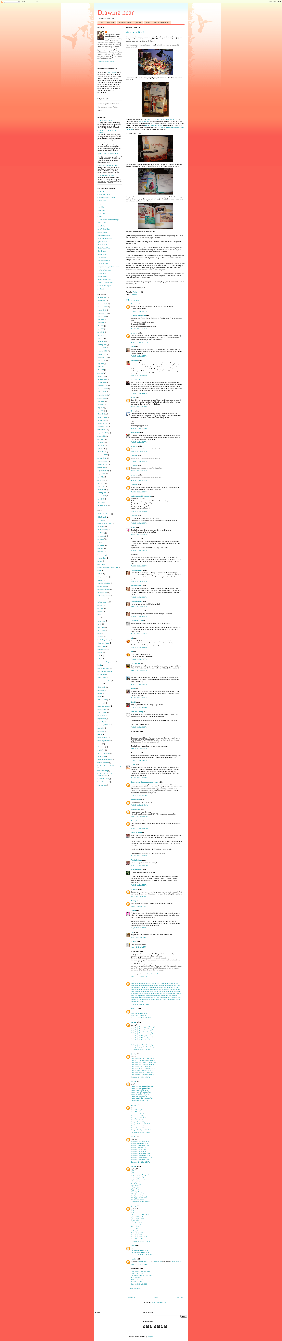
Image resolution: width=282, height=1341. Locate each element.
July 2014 (100, 363)
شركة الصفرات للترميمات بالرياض (141, 1066)
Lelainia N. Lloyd (137, 620)
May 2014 (100, 370)
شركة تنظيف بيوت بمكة (138, 1116)
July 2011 (100, 477)
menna (133, 1245)
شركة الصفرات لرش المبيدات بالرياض (143, 1074)
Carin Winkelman (137, 380)
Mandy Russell (102, 245)
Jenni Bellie (101, 226)
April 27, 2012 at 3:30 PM (139, 566)
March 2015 (101, 341)
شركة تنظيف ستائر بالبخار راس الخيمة (142, 1033)
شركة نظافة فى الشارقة (138, 1149)
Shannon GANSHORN (138, 315)
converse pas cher (167, 983)
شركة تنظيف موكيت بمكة (139, 1128)
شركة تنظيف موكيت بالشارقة (140, 1145)
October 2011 (101, 467)
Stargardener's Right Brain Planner (108, 267)
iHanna (133, 910)
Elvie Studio (101, 213)
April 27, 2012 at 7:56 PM (139, 647)
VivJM (133, 397)
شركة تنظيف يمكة (136, 1109)
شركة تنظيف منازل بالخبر (139, 1015)
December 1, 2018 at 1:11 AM (140, 1049)
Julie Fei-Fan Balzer (103, 235)
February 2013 (102, 417)
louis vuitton (141, 987)
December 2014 (102, 351)
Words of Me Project (104, 286)
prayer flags (101, 722)
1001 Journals (101, 517)
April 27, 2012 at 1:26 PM (139, 523)
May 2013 (100, 408)
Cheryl (133, 764)
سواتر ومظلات (135, 1191)
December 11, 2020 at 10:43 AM (141, 1255)
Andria (109, 32)
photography (101, 715)
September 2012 (102, 433)
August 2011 (101, 474)
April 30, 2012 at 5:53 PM (139, 885)
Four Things (101, 630)
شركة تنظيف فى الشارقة (138, 1151)
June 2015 (100, 332)
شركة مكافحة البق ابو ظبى (139, 1096)
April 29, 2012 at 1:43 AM (139, 778)
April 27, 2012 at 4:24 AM (139, 393)
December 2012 (102, 423)
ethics (99, 614)
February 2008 (102, 505)
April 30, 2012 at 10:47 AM (139, 816)
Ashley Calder (136, 800)
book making (101, 555)
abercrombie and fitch (146, 985)
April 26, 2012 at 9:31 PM (139, 329)
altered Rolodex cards (104, 523)
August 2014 (101, 360)
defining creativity (103, 602)
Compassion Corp (103, 577)
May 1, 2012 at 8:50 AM (138, 897)
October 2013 (101, 392)
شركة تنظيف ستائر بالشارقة (139, 1147)
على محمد (134, 1008)
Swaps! (148, 23)
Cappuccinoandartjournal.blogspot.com (144, 782)
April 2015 (100, 338)
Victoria (134, 941)
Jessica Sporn (102, 232)
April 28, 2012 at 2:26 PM (139, 684)
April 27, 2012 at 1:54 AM (139, 356)
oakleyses (134, 981)
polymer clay (101, 718)
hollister (157, 983)
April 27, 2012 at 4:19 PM (139, 616)
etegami (100, 611)
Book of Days (101, 558)
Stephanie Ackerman (104, 270)
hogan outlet (146, 999)
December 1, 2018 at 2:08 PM (140, 1162)
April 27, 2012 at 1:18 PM (139, 511)
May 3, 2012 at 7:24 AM (138, 928)
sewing (99, 744)
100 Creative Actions (125, 23)
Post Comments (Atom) (159, 1302)
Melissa (133, 304)
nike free (156, 997)
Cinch (99, 570)
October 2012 (101, 430)
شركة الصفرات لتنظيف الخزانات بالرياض (143, 1062)
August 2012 (101, 436)
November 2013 (102, 389)
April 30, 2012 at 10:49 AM (139, 856)
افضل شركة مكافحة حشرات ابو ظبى (142, 1086)
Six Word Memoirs (103, 143)
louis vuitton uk (136, 993)
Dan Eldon (100, 207)
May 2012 (100, 445)
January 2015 (101, 348)
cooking (99, 580)
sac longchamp (151, 987)
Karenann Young (136, 570)
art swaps (100, 539)
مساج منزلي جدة (136, 1277)
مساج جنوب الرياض (137, 1273)
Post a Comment (134, 1288)
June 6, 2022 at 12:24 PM (139, 1264)
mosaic (99, 693)
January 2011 (101, 496)
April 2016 (100, 329)
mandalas (100, 690)
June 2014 (100, 367)
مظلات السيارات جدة (137, 1199)
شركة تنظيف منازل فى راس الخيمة (142, 1035)
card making (101, 564)
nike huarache (164, 993)
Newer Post (131, 1297)
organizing (100, 703)
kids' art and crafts (103, 668)
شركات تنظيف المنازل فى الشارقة (141, 1157)
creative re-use (102, 592)
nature (99, 696)
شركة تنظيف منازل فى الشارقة (140, 1155)
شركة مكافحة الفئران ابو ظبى (140, 1094)
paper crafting (101, 709)
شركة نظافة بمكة (136, 1111)
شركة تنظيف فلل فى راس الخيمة (141, 1039)
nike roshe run (168, 987)
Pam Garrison (101, 257)
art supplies (101, 536)
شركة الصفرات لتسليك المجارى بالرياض (143, 1060)
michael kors (150, 983)
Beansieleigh (135, 432)
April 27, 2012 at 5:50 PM (139, 634)
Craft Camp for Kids (103, 583)
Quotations (138, 23)
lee (132, 932)
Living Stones (111, 72)
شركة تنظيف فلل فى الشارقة (140, 1159)
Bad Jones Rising (137, 712)
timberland (163, 997)
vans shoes (134, 983)
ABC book (100, 520)
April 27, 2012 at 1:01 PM (139, 451)
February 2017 (102, 297)
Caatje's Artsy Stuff (103, 194)
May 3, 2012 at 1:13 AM (138, 906)
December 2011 (102, 461)
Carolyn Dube (101, 201)
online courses (102, 700)
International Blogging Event (106, 662)
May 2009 (100, 502)
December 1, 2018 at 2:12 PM (140, 1201)
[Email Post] (142, 292)
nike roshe (142, 997)
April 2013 (100, 411)
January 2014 (101, 382)
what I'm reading (102, 771)
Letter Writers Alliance (104, 238)
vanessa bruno (135, 989)
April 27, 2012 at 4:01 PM (139, 581)
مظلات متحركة (135, 1181)
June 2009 (100, 499)
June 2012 (100, 442)
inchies (99, 659)
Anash (133, 527)
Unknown (134, 333)
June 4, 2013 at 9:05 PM (139, 977)
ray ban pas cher (166, 995)
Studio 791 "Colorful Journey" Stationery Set (160, 119)
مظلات (133, 1171)
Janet (133, 346)
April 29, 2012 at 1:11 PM (139, 795)
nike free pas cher (153, 993)
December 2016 (102, 304)
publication (100, 728)
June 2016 (100, 322)
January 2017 (101, 300)
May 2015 (100, 335)
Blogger (150, 1336)
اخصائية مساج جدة (136, 1281)
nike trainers (154, 989)
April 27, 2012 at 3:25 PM (139, 550)
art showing (101, 533)
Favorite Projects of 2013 (105, 175)
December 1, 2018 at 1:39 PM (140, 1132)
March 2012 (101, 452)
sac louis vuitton (159, 991)
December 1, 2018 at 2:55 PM (140, 1241)
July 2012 (100, 439)
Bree (132, 411)
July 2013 (100, 401)
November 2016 (102, 307)
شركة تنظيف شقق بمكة (138, 1113)
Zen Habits (100, 289)
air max (176, 983)
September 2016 (102, 313)
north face (160, 987)
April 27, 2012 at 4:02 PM (139, 607)
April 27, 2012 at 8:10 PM (139, 671)
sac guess (177, 991)
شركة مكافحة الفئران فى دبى (140, 1252)
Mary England (101, 251)
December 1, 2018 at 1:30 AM (140, 1077)
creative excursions (103, 589)
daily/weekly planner (103, 596)
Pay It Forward (102, 712)
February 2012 (102, 455)
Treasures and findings (104, 759)
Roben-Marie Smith (103, 260)
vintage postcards (103, 763)
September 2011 (102, 471)
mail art (99, 684)
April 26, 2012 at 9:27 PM (139, 311)
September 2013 (102, 395)
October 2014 (101, 354)
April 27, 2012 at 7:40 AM (139, 428)
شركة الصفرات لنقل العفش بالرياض (142, 1070)
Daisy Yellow (101, 204)
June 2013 (100, 404)
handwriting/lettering (103, 640)
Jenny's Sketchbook (103, 229)
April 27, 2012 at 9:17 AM (139, 442)
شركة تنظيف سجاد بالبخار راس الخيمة (142, 1029)
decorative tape (102, 599)
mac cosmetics (172, 997)
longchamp (134, 985)
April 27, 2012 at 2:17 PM (139, 535)
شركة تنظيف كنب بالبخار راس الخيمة (142, 1031)
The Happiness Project (104, 279)
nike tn (139, 999)
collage (99, 574)
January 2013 (101, 420)
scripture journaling (103, 740)
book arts (100, 551)
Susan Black (101, 273)
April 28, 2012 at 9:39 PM (139, 749)
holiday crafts (101, 649)
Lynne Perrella (102, 242)
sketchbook (101, 747)
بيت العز (133, 1022)
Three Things (101, 756)
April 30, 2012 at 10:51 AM (139, 865)
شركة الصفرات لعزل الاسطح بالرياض (142, 1058)
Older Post (179, 1297)
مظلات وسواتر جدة (137, 1195)
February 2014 (102, 379)
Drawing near (115, 12)
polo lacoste (145, 989)
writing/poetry (101, 785)
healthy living (101, 646)
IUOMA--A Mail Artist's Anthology (108, 220)
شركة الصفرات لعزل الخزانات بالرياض (142, 1064)
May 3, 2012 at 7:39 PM (138, 937)
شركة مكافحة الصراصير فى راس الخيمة (143, 1047)
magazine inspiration (104, 681)
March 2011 (101, 489)
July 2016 (100, 319)
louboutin (172, 993)
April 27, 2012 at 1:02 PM (139, 480)
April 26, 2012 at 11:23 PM (139, 342)
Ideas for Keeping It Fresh (161, 23)
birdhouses (100, 545)
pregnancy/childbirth (103, 725)
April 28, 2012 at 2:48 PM (139, 698)
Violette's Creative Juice (105, 282)
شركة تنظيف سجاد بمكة (138, 1126)
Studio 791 (100, 750)
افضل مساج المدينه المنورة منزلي (141, 1275)
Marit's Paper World (103, 248)
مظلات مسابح (135, 1187)
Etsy (98, 618)
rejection (100, 734)
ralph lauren (172, 985)
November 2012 (102, 426)
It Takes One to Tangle (104, 120)
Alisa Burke (101, 191)
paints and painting (103, 706)
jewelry (99, 665)
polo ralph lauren (140, 995)
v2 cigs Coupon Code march (155, 974)
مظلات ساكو (135, 1189)
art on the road (102, 529)
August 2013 (101, 398)
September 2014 (102, 357)
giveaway (134, 294)
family (99, 624)
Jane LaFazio (101, 223)
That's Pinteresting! (103, 753)
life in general (101, 674)
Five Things (101, 627)
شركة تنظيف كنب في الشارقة (140, 1141)
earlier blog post (144, 121)
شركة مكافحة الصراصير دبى (139, 1250)
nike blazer (140, 1001)
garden (99, 633)
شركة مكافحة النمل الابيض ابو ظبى (142, 1098)
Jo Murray (134, 360)
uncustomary (135, 663)
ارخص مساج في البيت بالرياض (140, 1271)
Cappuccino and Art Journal (106, 197)
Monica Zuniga (102, 254)
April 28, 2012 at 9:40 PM (139, 760)
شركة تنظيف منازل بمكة (138, 1118)
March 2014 (101, 376)
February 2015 (102, 345)
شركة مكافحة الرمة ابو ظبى (139, 1090)
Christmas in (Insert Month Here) (107, 567)
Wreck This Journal (103, 782)
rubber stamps (102, 737)
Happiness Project (103, 643)
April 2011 (100, 486)
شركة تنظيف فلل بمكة (138, 1119)
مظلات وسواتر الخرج (137, 1193)
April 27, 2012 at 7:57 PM (139, 659)
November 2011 (102, 464)
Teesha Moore (102, 276)
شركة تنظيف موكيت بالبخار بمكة (141, 1130)
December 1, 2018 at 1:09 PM (140, 1101)
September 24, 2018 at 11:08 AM (141, 1018)
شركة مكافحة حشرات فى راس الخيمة (142, 1045)
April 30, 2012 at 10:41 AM (139, 805)
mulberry (137, 991)
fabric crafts (101, 621)
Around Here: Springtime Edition (107, 165)
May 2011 (100, 483)
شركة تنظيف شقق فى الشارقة (140, 1153)
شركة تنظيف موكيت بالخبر (139, 1013)
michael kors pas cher (161, 985)
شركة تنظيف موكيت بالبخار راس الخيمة (143, 1027)
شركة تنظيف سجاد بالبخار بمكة (140, 1123)
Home (101, 23)
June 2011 (100, 480)
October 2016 (101, 310)
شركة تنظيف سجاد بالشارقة (139, 1143)
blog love (100, 548)
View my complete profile (105, 61)
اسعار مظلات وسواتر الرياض (140, 1175)
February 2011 (102, 493)
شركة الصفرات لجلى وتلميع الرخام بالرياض (144, 1068)
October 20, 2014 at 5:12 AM (140, 1004)
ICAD (99, 655)
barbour (133, 1001)
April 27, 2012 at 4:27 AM (139, 407)
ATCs (99, 542)
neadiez (133, 1259)
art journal (100, 526)
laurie (133, 675)
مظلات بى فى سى (137, 1183)
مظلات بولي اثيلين (136, 1185)
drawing (99, 605)
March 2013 (101, 414)
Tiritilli (133, 688)
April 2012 (100, 448)
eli (132, 638)
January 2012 (101, 458)
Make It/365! (110, 23)
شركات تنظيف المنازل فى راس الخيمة (143, 1037)
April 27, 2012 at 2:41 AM (139, 375)
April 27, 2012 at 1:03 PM (139, 492)
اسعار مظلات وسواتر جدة (139, 1197)
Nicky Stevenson (136, 869)
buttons (99, 561)
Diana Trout (101, 210)
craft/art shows (102, 586)
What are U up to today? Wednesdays (109, 766)
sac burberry (169, 991)
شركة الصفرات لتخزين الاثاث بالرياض (142, 1072)
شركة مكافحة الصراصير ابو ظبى (141, 1092)
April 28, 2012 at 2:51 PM (139, 707)
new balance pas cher (165, 989)
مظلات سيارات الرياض (138, 1179)
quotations (100, 731)
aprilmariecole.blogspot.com (141, 496)
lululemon (142, 983)
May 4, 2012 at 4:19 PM (138, 947)
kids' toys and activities (104, 671)
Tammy (133, 901)
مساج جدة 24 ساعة (137, 1279)
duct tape (100, 608)
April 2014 (100, 373)
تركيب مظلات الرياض (137, 1177)
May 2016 (100, 326)
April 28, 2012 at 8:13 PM (139, 727)
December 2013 (102, 385)
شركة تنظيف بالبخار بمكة (138, 1121)
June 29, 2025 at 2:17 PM (139, 1284)
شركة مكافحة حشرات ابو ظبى (140, 1088)
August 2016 (101, 316)
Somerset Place (102, 264)
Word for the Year (103, 779)
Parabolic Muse (136, 832)
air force (176, 987)
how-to (99, 652)
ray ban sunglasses (147, 991)
